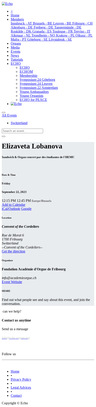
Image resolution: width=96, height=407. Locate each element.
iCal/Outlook (11, 209)
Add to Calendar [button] (13, 205)
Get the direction (13, 251)
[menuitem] (15, 15)
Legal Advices (21, 387)
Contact (16, 395)
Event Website (12, 282)
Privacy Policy (21, 379)
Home (15, 371)
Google (26, 209)
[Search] (3, 136)
